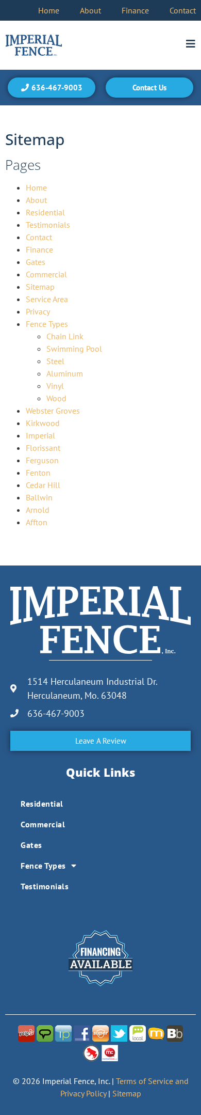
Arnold (37, 510)
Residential (45, 212)
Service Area (47, 299)
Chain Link (64, 336)
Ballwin (39, 497)
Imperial (40, 435)
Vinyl (55, 386)
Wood (56, 398)
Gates (35, 262)
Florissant (43, 448)
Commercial (46, 274)
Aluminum (64, 373)
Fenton (38, 472)
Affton (36, 522)
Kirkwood (43, 423)
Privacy (38, 311)
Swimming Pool (74, 348)
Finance (135, 10)
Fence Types (47, 324)
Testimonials (48, 224)
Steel (55, 361)
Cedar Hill (43, 485)
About (90, 10)
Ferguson (42, 460)
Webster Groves (53, 410)
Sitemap (40, 286)
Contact (183, 10)
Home (48, 10)
